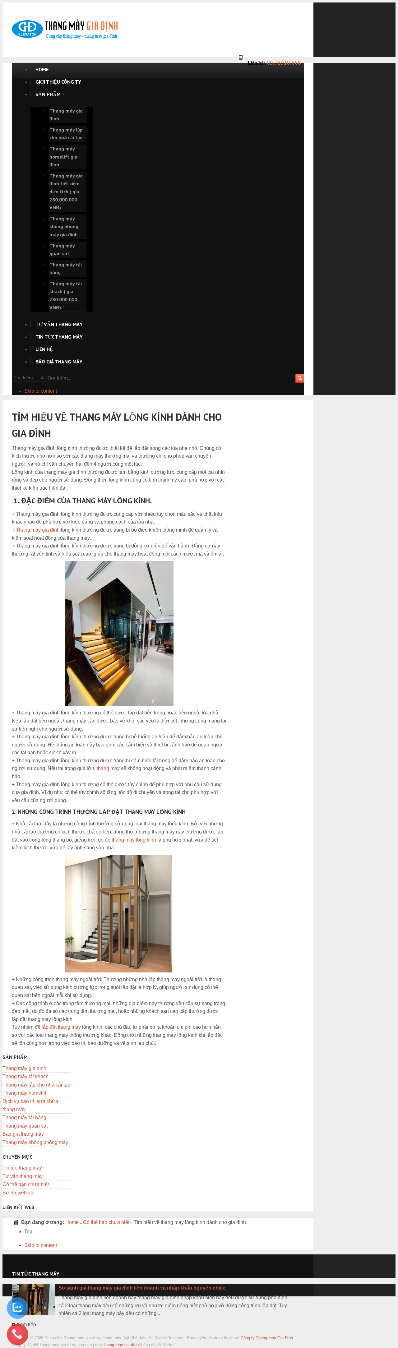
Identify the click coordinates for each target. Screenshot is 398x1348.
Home (72, 1222)
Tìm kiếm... (59, 378)
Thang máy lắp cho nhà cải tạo (36, 1084)
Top (28, 1231)
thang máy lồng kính (134, 839)
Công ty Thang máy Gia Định (267, 1338)
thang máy (108, 768)
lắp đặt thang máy (61, 1027)
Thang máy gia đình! (121, 1344)
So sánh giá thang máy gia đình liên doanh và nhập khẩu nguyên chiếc (141, 1287)
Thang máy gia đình (38, 530)
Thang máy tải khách (25, 1076)
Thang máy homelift (24, 1093)
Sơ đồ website (18, 1192)
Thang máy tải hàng (24, 1117)
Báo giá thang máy (23, 1134)
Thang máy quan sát (25, 1126)
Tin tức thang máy (22, 1167)
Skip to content (40, 391)
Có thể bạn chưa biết (25, 1184)
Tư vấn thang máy (22, 1176)
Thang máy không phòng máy (35, 1142)
